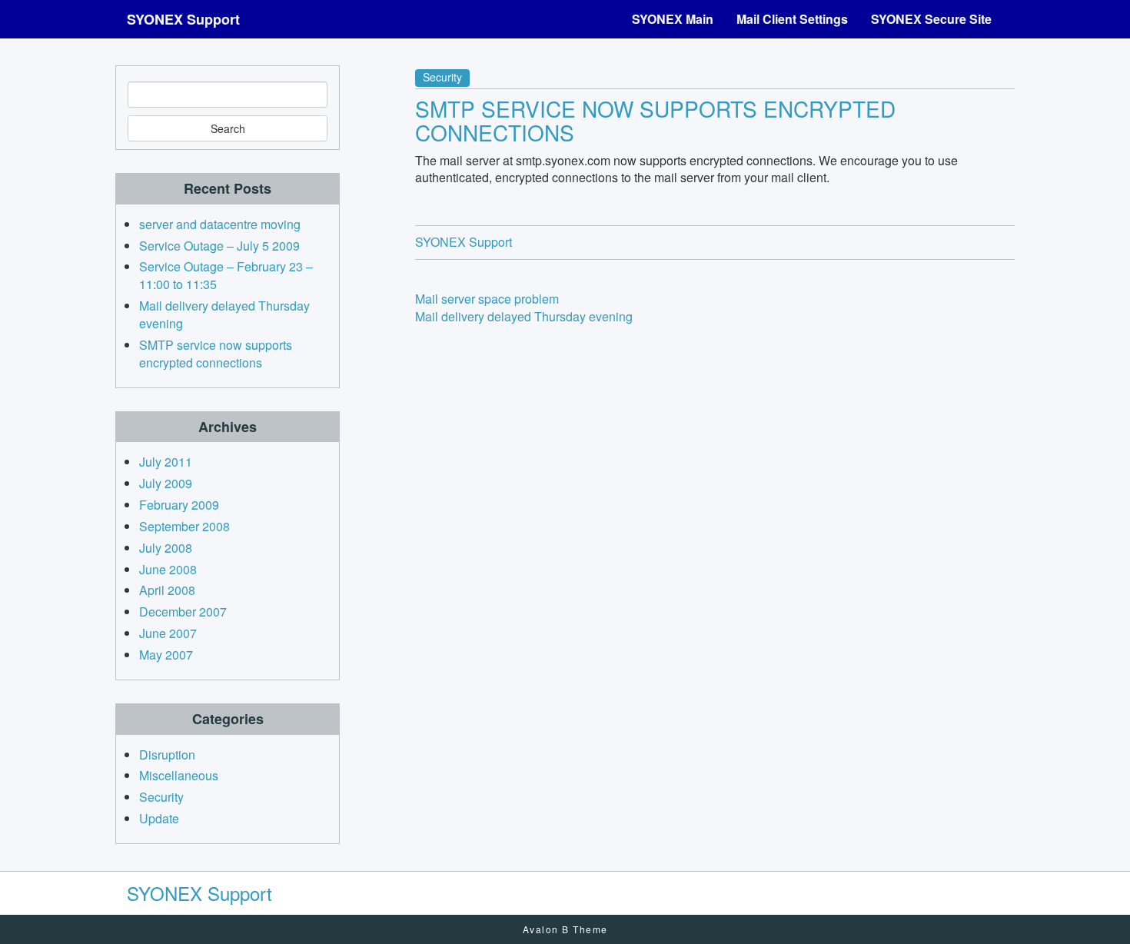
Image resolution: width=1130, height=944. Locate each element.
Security (442, 77)
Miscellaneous (178, 775)
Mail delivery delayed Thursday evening (524, 316)
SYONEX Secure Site (931, 19)
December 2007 (183, 611)
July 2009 (165, 483)
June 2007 (168, 633)
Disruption (167, 754)
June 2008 (168, 569)
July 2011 (165, 461)
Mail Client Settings (792, 19)
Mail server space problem (487, 298)
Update (159, 818)
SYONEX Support (183, 19)
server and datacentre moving (220, 224)
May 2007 (166, 654)
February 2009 (179, 505)
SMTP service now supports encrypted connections (655, 120)
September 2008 (184, 526)
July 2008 (165, 548)
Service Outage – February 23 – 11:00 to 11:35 (226, 275)
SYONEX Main (672, 19)
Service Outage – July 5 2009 (219, 245)
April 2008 (167, 590)
